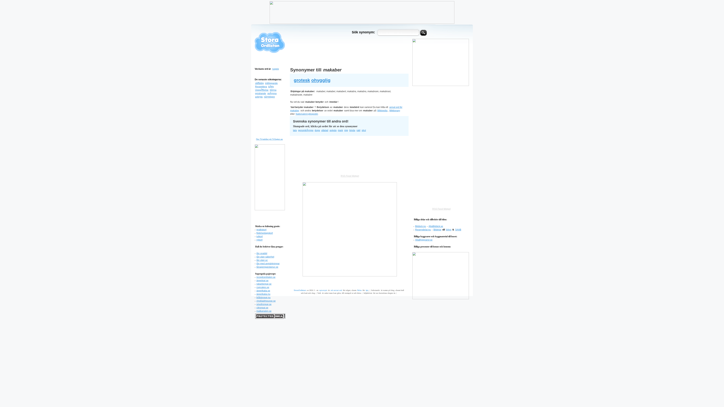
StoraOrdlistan (300, 290)
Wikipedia (382, 110)
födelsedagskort (264, 233)
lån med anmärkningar (268, 263)
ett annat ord (336, 290)
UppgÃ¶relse (261, 90)
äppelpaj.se (262, 280)
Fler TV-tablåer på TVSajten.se (269, 139)
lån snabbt (261, 253)
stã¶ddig (259, 83)
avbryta (259, 97)
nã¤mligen (269, 97)
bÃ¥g (271, 86)
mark (340, 130)
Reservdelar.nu (423, 229)
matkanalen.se (264, 311)
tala (295, 130)
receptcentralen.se (265, 277)
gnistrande (260, 93)
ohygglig (321, 80)
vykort (259, 240)
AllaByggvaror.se (424, 240)
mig (346, 130)
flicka (359, 290)
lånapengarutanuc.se (267, 267)
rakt (358, 130)
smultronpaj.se (264, 304)
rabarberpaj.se (264, 284)
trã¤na (273, 90)
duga (317, 130)
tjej (367, 290)
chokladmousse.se (266, 301)
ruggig (275, 69)
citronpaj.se (262, 307)
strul (364, 130)
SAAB (458, 229)
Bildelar (437, 229)
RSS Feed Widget (441, 209)
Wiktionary (394, 110)
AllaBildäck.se (436, 226)
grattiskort (261, 229)
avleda (333, 130)
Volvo (448, 229)
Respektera (261, 86)
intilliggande (271, 83)
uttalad (324, 130)
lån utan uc (262, 260)
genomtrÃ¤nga (305, 130)
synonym (323, 290)
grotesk (302, 80)
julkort (259, 236)
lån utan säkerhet (265, 257)
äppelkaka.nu (263, 294)
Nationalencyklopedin (307, 114)
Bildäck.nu (420, 226)
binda (352, 130)
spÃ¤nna (272, 93)
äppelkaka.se (263, 290)
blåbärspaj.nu (263, 297)
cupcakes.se (262, 287)
